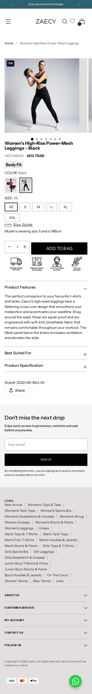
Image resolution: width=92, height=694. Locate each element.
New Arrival (13, 504)
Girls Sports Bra (16, 551)
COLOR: (16, 173)
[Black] (25, 185)
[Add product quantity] (9, 247)
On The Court (57, 575)
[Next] (79, 4)
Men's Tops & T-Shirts (21, 534)
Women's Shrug (72, 516)
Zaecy (32, 661)
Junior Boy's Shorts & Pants (26, 569)
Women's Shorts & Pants (54, 522)
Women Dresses (17, 522)
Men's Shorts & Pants (21, 545)
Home (9, 43)
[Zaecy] (46, 21)
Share (20, 390)
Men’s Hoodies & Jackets (58, 540)
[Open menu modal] (8, 21)
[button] (46, 225)
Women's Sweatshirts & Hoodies (29, 516)
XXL (12, 218)
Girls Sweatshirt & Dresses (25, 557)
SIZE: (11, 198)
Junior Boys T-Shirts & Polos (26, 563)
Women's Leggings (19, 528)
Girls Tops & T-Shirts (58, 545)
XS (11, 207)
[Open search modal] (64, 21)
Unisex (44, 528)
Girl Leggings (44, 551)
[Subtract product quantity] (24, 247)
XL (65, 207)
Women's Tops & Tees (44, 504)
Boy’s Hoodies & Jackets (23, 575)
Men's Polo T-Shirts (19, 540)
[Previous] (13, 4)
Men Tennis (42, 581)
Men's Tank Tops (55, 534)
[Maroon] (11, 185)
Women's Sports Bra (55, 510)
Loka (59, 581)
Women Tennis (16, 581)
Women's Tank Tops (20, 510)
